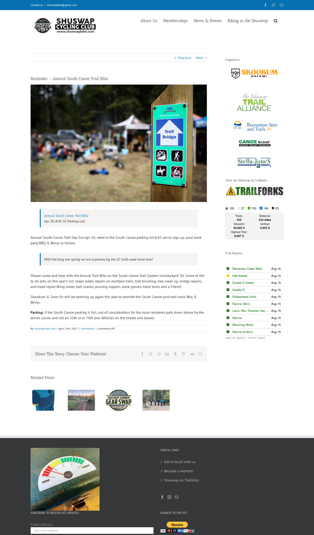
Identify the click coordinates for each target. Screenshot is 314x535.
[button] (276, 20)
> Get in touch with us (178, 461)
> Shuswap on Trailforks (179, 480)
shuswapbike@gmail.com (62, 5)
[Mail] (176, 497)
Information (88, 328)
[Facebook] (162, 497)
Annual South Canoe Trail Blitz (66, 215)
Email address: (42, 524)
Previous (184, 57)
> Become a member (176, 471)
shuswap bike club (44, 328)
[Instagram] (169, 497)
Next (199, 57)
